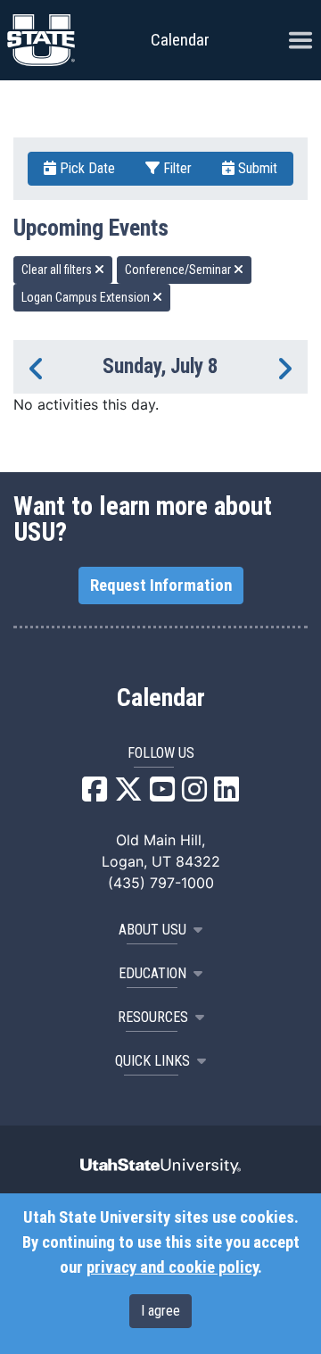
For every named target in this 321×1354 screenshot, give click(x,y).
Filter (176, 168)
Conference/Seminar (179, 269)
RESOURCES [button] (153, 1017)
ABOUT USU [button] (152, 929)
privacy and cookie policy (172, 1267)
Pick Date (85, 168)
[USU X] (128, 794)
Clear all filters (58, 269)
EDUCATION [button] (152, 973)
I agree (160, 1310)
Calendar (161, 697)
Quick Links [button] (152, 1060)
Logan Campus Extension (86, 297)
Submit (256, 168)
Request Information (161, 585)
